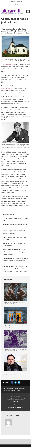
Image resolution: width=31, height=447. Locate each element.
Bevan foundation (10, 388)
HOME (10, 1)
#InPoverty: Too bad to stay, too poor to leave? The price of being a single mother (15, 350)
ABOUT (14, 1)
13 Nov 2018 (4, 25)
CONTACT (19, 1)
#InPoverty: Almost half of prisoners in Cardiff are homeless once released (15, 303)
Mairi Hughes (12, 25)
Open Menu (28, 11)
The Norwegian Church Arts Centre (11, 390)
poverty (17, 388)
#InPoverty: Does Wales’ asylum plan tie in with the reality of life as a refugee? (15, 373)
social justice (22, 388)
